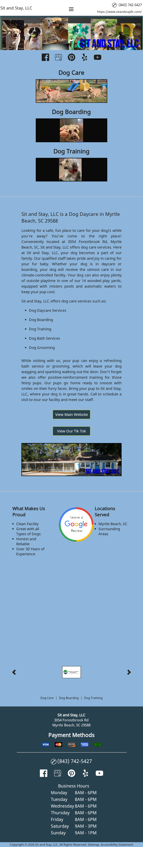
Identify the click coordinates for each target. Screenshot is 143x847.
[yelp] (84, 58)
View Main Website (71, 414)
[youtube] (97, 58)
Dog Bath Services (44, 338)
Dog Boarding (41, 319)
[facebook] (45, 58)
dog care (88, 247)
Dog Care (47, 698)
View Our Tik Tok (71, 431)
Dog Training (40, 328)
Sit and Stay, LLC (54, 247)
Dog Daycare (40, 310)
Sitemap (93, 845)
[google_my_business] (58, 58)
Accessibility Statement (117, 845)
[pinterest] (71, 58)
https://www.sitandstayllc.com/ (119, 12)
